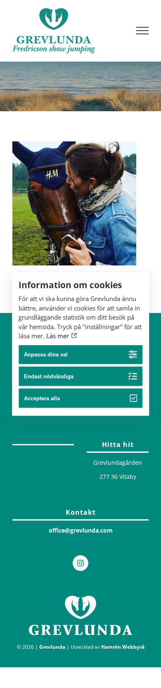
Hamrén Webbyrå (122, 646)
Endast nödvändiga (48, 376)
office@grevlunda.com (81, 530)
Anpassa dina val (46, 354)
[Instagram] (80, 563)
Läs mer (58, 336)
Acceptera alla (42, 398)
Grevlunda (52, 646)
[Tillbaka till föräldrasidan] (43, 442)
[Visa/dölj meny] (142, 30)
